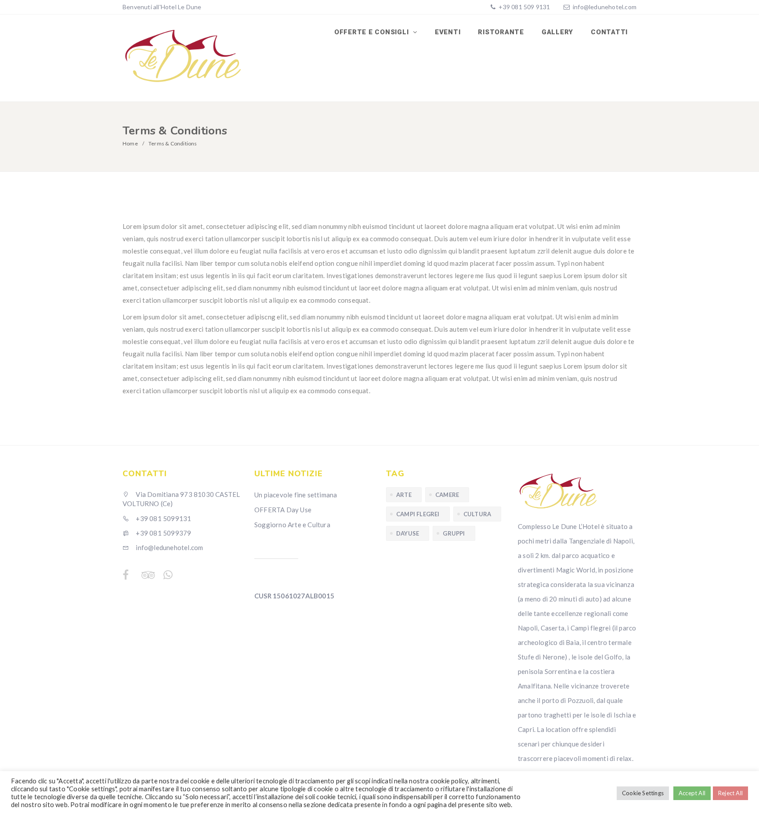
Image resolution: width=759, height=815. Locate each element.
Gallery (557, 32)
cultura (477, 514)
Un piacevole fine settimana (295, 495)
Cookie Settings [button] (643, 793)
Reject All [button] (730, 793)
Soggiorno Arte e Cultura (292, 525)
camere (447, 494)
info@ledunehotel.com (604, 7)
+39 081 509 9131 (523, 7)
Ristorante (501, 32)
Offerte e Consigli (372, 32)
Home (130, 143)
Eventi (448, 32)
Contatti (609, 32)
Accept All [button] (692, 793)
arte (404, 494)
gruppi (454, 533)
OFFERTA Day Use (282, 510)
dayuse (407, 533)
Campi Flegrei (418, 514)
